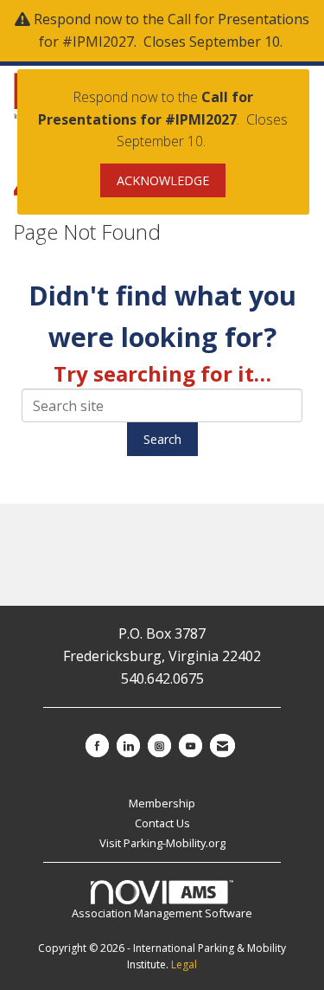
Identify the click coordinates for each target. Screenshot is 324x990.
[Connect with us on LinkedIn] (128, 745)
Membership (162, 803)
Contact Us (162, 823)
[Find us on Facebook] (97, 745)
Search (162, 439)
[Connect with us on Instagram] (159, 745)
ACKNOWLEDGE (163, 180)
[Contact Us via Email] (222, 745)
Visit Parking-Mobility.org (162, 843)
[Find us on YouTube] (190, 745)
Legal (184, 964)
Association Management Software (162, 913)
